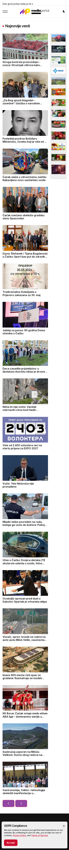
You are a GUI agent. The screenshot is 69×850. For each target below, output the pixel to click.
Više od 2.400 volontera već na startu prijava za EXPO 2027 (22, 447)
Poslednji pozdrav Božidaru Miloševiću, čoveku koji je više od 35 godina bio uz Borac (25, 141)
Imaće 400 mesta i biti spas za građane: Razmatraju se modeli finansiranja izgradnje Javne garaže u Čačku (22, 679)
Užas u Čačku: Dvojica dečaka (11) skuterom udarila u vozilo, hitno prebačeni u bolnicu (24, 563)
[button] (64, 826)
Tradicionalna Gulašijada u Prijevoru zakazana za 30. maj (21, 293)
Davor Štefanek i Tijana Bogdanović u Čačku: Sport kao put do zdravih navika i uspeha (25, 256)
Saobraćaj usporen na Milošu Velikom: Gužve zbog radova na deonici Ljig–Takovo (22, 755)
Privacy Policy (19, 835)
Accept (11, 842)
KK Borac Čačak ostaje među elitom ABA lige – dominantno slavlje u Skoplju (25, 716)
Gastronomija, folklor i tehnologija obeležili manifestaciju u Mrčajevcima (24, 793)
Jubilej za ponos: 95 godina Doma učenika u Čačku (24, 332)
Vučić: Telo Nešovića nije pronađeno (18, 485)
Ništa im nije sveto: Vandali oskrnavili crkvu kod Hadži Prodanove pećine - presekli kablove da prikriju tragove (20, 411)
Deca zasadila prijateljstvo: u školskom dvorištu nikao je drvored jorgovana (25, 371)
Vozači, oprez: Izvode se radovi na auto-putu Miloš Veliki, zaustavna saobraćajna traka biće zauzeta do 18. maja (24, 641)
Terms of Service (39, 835)
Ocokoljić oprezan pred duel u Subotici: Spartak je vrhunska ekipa (25, 600)
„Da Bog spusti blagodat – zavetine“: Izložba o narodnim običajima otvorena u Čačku (21, 103)
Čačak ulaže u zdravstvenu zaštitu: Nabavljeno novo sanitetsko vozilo (25, 178)
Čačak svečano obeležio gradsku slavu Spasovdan (23, 217)
